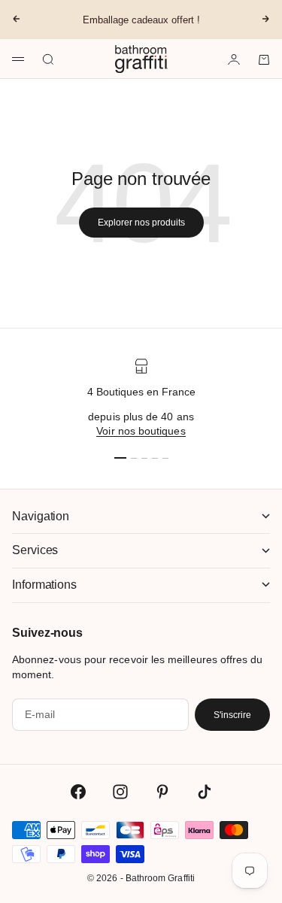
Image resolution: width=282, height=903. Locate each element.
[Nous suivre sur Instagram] (120, 792)
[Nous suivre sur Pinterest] (162, 792)
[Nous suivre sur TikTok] (205, 792)
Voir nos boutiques (140, 431)
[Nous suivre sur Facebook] (78, 792)
